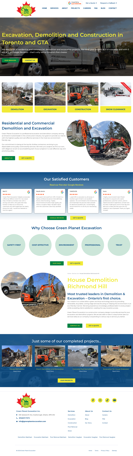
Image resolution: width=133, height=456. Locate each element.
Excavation (71, 419)
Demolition (71, 415)
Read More (17, 371)
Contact (113, 8)
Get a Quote (91, 3)
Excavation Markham (41, 437)
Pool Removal (72, 427)
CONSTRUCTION (83, 109)
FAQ (95, 8)
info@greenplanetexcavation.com (32, 421)
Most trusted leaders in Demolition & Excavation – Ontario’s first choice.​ (96, 296)
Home (44, 8)
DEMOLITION (17, 109)
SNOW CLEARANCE (115, 109)
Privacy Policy (105, 450)
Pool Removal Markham (58, 437)
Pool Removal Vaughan (107, 437)
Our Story (88, 423)
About (65, 8)
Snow (70, 431)
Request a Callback (108, 3)
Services (54, 8)
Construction (72, 423)
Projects (75, 8)
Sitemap (114, 450)
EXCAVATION (50, 109)
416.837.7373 (24, 418)
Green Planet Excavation (28, 450)
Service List (75, 273)
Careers (87, 8)
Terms (96, 450)
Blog (103, 8)
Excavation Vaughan (91, 437)
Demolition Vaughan (75, 437)
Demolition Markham (25, 437)
